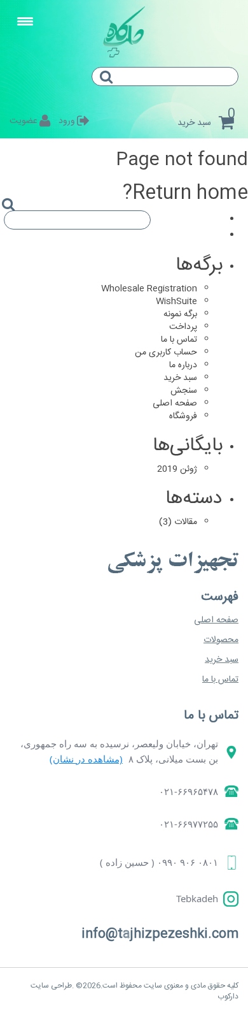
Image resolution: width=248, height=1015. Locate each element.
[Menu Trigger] (25, 22)
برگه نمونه (180, 314)
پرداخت (183, 327)
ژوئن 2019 (177, 469)
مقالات (185, 522)
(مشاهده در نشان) (86, 758)
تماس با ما (179, 339)
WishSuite (176, 301)
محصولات (220, 640)
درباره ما (183, 365)
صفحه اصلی (175, 403)
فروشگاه (183, 416)
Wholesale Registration (149, 288)
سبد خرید (180, 378)
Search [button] (111, 88)
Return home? (185, 193)
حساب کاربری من (166, 352)
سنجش (183, 390)
